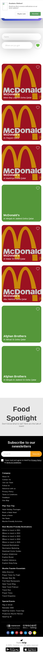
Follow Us (6, 485)
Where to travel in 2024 (11, 539)
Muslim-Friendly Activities (12, 521)
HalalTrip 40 (7, 617)
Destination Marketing (10, 548)
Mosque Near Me (8, 578)
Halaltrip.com (18, 645)
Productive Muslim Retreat (12, 614)
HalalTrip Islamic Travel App (13, 611)
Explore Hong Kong (9, 563)
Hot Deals (6, 518)
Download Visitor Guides (11, 551)
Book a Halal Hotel (9, 512)
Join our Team (7, 482)
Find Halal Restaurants (11, 581)
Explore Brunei (8, 557)
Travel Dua (6, 590)
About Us (5, 476)
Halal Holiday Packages (11, 509)
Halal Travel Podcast (10, 587)
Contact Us (6, 479)
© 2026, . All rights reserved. (22, 645)
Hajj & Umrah (7, 605)
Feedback (6, 497)
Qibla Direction (8, 572)
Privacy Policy (36, 460)
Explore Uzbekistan (9, 554)
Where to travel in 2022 (11, 533)
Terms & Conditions (13, 462)
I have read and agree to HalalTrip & (23, 461)
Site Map (5, 500)
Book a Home (7, 515)
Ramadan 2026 (8, 608)
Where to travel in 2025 (11, 542)
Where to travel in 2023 (11, 536)
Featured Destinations (10, 545)
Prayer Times (7, 593)
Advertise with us (9, 488)
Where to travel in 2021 (11, 530)
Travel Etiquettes (9, 596)
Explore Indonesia (9, 560)
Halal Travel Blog (9, 584)
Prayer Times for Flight (11, 575)
